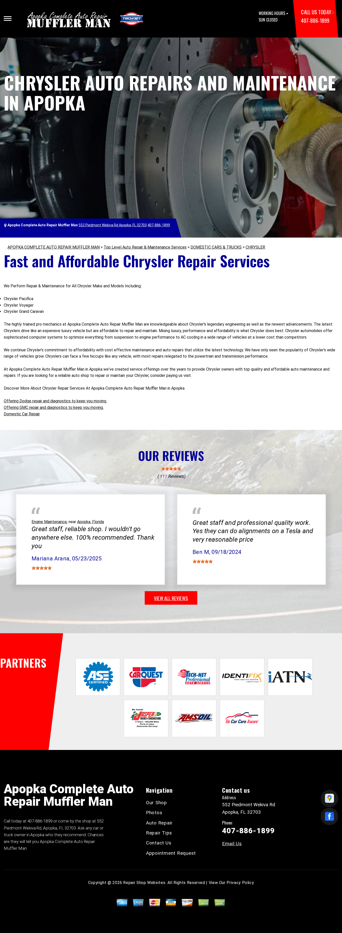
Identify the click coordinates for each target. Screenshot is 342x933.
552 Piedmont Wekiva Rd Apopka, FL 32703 (113, 225)
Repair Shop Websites (144, 882)
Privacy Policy (240, 882)
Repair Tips (159, 833)
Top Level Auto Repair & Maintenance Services (145, 247)
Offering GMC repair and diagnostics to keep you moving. (54, 407)
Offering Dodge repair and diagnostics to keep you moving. (55, 401)
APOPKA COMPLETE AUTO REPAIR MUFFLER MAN (54, 247)
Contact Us (159, 843)
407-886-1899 (315, 20)
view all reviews (171, 597)
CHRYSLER (255, 247)
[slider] (171, 469)
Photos (154, 812)
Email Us (232, 843)
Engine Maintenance (49, 521)
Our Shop (156, 802)
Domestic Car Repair (22, 414)
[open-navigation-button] (8, 18)
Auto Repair (159, 823)
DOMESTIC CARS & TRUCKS (216, 247)
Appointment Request (171, 853)
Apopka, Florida (90, 521)
